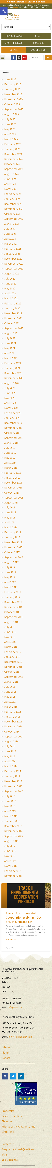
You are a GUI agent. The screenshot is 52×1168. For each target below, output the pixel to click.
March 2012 (11, 866)
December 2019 (13, 423)
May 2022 (9, 288)
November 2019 (13, 428)
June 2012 (10, 851)
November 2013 (13, 786)
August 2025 (11, 114)
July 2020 (9, 388)
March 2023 (11, 243)
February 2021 (12, 363)
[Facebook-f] (13, 57)
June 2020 (10, 393)
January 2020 (12, 418)
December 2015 (13, 661)
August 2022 (11, 273)
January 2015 (12, 716)
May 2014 (9, 756)
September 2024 (13, 169)
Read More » (11, 940)
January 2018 (12, 537)
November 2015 (13, 666)
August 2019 (11, 443)
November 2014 (13, 726)
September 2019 (13, 438)
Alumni (6, 1052)
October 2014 (11, 731)
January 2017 (12, 597)
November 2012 (13, 831)
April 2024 (10, 184)
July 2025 (9, 119)
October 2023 (12, 213)
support (16, 7)
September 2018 (13, 497)
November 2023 (13, 209)
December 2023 (13, 204)
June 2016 (10, 632)
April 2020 (10, 403)
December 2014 (13, 721)
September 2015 (13, 676)
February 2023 (12, 248)
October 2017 (12, 552)
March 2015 (11, 706)
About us (7, 1121)
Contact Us (8, 1144)
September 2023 (13, 218)
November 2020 (13, 378)
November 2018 (13, 487)
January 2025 (12, 149)
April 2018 (10, 522)
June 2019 (10, 452)
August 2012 (11, 841)
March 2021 (11, 358)
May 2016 (9, 637)
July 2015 (9, 686)
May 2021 (9, 348)
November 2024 (13, 159)
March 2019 (10, 467)
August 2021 (11, 333)
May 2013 (9, 806)
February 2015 (12, 711)
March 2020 (11, 408)
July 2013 (9, 796)
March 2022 (11, 298)
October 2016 (11, 612)
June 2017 (10, 572)
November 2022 (13, 263)
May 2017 (9, 577)
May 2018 (9, 517)
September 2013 (13, 791)
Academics (8, 1111)
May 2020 (9, 398)
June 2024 (10, 179)
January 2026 (12, 89)
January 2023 (12, 253)
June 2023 (10, 233)
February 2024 (12, 194)
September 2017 (13, 557)
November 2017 (13, 547)
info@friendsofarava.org (20, 1036)
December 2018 (13, 482)
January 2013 (12, 821)
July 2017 (9, 567)
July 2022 (9, 278)
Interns (6, 1047)
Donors (6, 1058)
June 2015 (10, 691)
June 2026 (10, 79)
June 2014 (10, 751)
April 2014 (10, 761)
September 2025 (14, 109)
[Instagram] (19, 57)
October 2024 (12, 164)
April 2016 (10, 642)
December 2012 (13, 826)
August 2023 (11, 224)
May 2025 (9, 129)
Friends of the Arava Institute (18, 1126)
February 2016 (12, 652)
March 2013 (10, 816)
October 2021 (12, 323)
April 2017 (10, 582)
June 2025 (10, 124)
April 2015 (10, 701)
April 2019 (10, 462)
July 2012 (9, 846)
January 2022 (12, 308)
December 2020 (13, 373)
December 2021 (13, 313)
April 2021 (10, 353)
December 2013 (13, 781)
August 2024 (11, 174)
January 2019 (12, 477)
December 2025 (13, 94)
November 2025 (13, 99)
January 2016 (12, 657)
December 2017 (13, 542)
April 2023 (10, 238)
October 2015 (12, 671)
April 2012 (10, 861)
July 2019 (9, 447)
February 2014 (12, 771)
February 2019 (12, 472)
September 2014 (13, 736)
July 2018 (9, 507)
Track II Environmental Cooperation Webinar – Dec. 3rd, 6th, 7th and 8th (24, 917)
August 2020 (11, 383)
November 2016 (13, 607)
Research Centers (12, 1116)
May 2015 (9, 696)
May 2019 (9, 457)
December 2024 (13, 154)
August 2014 (11, 741)
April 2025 (10, 134)
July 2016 (9, 627)
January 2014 (12, 776)
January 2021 (12, 368)
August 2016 (11, 622)
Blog (4, 1154)
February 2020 (12, 413)
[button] (4, 11)
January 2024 (12, 199)
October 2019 (11, 432)
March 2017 (11, 587)
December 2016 (13, 602)
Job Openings (10, 1159)
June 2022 (10, 283)
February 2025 (12, 144)
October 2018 (11, 492)
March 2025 (11, 139)
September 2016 (13, 617)
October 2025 (12, 104)
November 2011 (13, 876)
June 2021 (10, 343)
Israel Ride (8, 1131)
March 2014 (10, 766)
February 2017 (12, 592)
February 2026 (12, 84)
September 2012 (13, 836)
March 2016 (10, 647)
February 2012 (12, 871)
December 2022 (13, 258)
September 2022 (14, 268)
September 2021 (13, 328)
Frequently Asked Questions (18, 1149)
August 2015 (11, 681)
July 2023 (9, 228)
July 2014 (9, 746)
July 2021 (9, 338)
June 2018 (10, 512)
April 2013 (10, 811)
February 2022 (12, 303)
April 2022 (10, 293)
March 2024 (11, 189)
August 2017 (11, 562)
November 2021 (13, 318)
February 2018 (12, 532)
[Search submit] (48, 57)
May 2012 (9, 856)
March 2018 (10, 527)
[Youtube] (24, 57)
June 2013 (10, 801)
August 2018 (11, 502)
